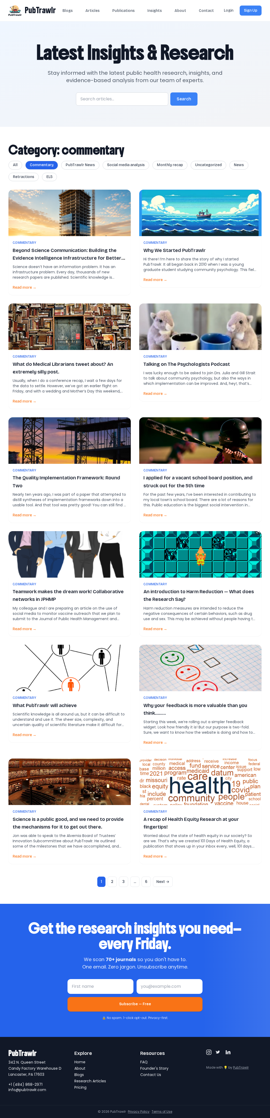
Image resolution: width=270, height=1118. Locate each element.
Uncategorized (208, 165)
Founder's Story (154, 1068)
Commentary (42, 165)
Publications (123, 10)
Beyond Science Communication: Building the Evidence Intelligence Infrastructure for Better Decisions (67, 258)
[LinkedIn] (227, 1052)
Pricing (80, 1087)
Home (79, 1062)
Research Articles (90, 1081)
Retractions (23, 177)
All (15, 165)
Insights (154, 10)
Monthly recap (170, 165)
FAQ (144, 1062)
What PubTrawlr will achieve (45, 705)
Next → (162, 881)
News (239, 165)
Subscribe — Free (135, 1004)
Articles (92, 10)
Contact (206, 10)
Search (184, 98)
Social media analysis (126, 165)
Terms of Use (162, 1111)
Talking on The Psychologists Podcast (186, 364)
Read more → (24, 287)
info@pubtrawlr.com (27, 1089)
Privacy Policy (139, 1111)
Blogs (67, 10)
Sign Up (250, 10)
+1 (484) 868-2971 (25, 1084)
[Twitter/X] (218, 1052)
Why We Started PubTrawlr (174, 250)
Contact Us (150, 1074)
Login (228, 10)
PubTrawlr (40, 10)
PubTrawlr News (80, 165)
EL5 (49, 177)
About (180, 10)
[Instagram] (208, 1052)
